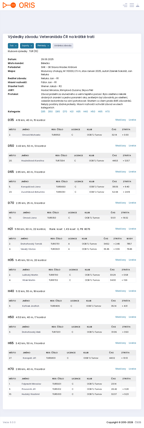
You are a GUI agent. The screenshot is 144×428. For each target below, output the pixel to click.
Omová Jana (30, 217)
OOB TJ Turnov (94, 134)
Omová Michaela (31, 134)
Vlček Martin (28, 280)
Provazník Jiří (29, 389)
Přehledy (42, 45)
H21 (72, 111)
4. (10, 249)
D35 (43, 111)
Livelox (132, 119)
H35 (78, 111)
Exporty (26, 45)
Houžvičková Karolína (32, 160)
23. (10, 191)
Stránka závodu (62, 45)
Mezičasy (121, 119)
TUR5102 (56, 389)
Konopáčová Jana (30, 186)
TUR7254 (60, 160)
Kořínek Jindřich (30, 305)
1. (9, 383)
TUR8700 (53, 274)
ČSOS (138, 422)
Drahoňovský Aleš (31, 331)
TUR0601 (55, 249)
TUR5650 (61, 186)
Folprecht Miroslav (31, 383)
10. (10, 217)
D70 (65, 111)
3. (10, 305)
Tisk (12, 45)
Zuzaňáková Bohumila (33, 191)
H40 (85, 111)
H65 (100, 111)
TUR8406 (55, 305)
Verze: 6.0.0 (9, 422)
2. (10, 134)
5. (10, 186)
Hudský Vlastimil (31, 394)
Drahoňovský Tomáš (31, 243)
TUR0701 (55, 243)
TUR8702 (53, 280)
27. (10, 357)
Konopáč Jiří (29, 357)
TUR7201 (56, 331)
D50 (50, 111)
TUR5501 (56, 383)
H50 (93, 111)
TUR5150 (51, 217)
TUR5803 (51, 357)
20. (10, 160)
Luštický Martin (30, 274)
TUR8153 (56, 134)
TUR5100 (56, 394)
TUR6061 (60, 191)
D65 (58, 111)
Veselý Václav (28, 249)
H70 (107, 111)
